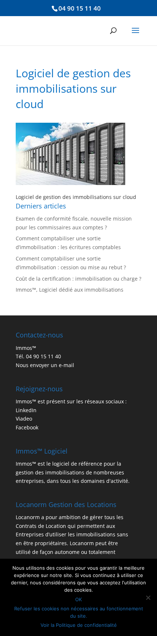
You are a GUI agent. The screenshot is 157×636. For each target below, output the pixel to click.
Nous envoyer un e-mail (45, 365)
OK (78, 599)
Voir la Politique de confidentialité (79, 625)
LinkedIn (26, 410)
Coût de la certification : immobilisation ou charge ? (78, 278)
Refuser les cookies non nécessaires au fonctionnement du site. (78, 612)
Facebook (27, 427)
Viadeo (24, 418)
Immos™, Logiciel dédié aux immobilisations (69, 289)
